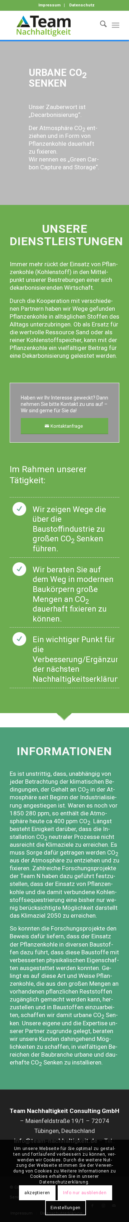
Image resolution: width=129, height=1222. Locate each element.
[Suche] (100, 25)
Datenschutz (82, 5)
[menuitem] (49, 5)
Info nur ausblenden (84, 1192)
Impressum (49, 5)
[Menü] (115, 25)
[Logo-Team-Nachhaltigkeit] (53, 25)
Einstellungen (66, 1207)
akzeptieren (37, 1192)
